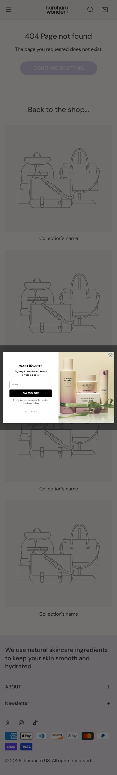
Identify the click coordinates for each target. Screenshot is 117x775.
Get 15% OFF (30, 393)
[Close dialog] (110, 355)
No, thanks (31, 411)
